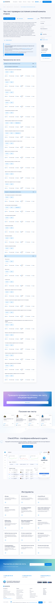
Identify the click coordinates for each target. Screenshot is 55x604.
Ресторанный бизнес (19, 597)
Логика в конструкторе (6, 592)
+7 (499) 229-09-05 (8, 575)
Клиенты (33, 1)
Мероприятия (32, 591)
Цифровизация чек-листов (33, 596)
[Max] (37, 1)
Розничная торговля (19, 591)
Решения (20, 1)
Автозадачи (5, 597)
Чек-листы (24, 1)
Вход (41, 1)
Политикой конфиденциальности (42, 566)
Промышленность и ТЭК (19, 598)
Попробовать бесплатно (47, 1)
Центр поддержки (32, 597)
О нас (44, 589)
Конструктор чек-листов (6, 591)
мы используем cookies (33, 602)
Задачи (4, 596)
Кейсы (31, 592)
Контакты (44, 594)
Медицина (17, 593)
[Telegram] (35, 1)
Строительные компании (19, 592)
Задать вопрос (27, 402)
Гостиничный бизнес (19, 596)
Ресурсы (29, 1)
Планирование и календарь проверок (8, 593)
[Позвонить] (38, 1)
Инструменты (15, 1)
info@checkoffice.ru (46, 575)
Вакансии (44, 593)
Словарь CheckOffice (33, 593)
